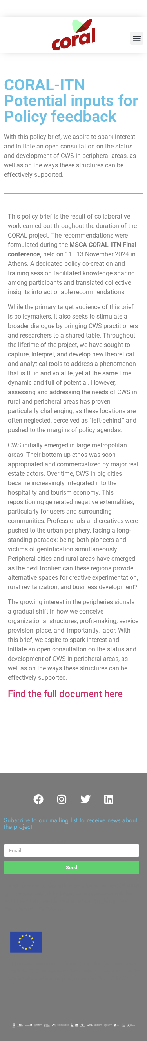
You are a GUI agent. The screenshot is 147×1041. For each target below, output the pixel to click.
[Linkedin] (109, 799)
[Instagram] (62, 799)
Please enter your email (34, 841)
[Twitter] (85, 799)
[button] (136, 38)
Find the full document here (65, 694)
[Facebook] (38, 799)
